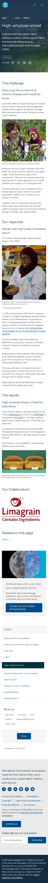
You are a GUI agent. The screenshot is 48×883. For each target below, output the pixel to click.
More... (24, 736)
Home (4, 18)
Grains (26, 18)
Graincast (8, 651)
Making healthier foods (25, 719)
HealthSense (14, 414)
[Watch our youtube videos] (33, 789)
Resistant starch (11, 698)
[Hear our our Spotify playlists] (21, 789)
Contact (7, 57)
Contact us (11, 824)
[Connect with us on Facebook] (4, 789)
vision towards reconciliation (20, 876)
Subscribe (37, 840)
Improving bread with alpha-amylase (21, 644)
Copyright (6, 800)
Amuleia (19, 417)
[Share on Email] (30, 63)
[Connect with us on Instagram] (10, 789)
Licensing (21, 715)
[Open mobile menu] (34, 5)
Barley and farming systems (17, 638)
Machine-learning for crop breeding (21, 673)
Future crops (10, 724)
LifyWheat (38, 414)
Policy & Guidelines (10, 804)
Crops (17, 18)
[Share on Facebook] (13, 63)
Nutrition (8, 719)
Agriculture (9, 715)
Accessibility (31, 796)
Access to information (12, 796)
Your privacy (29, 804)
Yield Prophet (10, 679)
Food (32, 715)
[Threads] (27, 789)
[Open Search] (42, 5)
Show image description (12, 308)
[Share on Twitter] (18, 63)
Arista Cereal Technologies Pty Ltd (23, 331)
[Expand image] (24, 140)
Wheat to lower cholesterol (17, 686)
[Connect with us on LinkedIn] (15, 789)
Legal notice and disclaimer (28, 800)
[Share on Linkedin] (24, 63)
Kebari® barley (11, 692)
